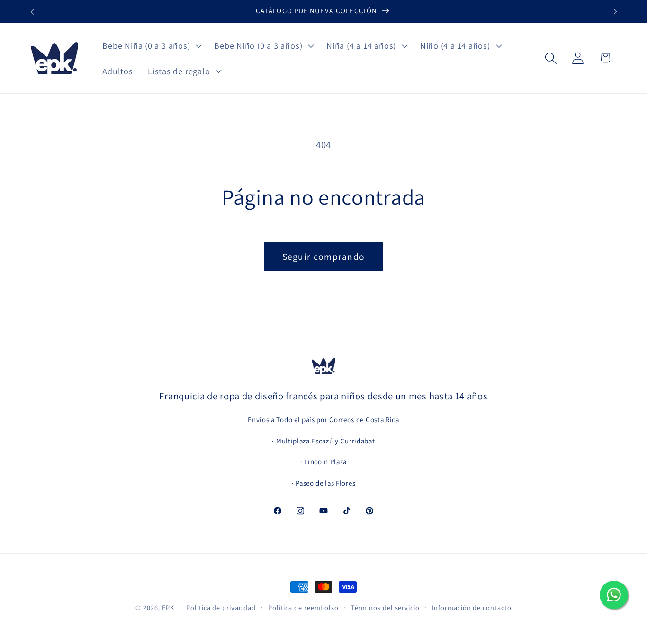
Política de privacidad (221, 607)
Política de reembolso (303, 607)
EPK (168, 607)
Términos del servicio (385, 607)
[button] (151, 45)
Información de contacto (472, 607)
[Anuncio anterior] (32, 11)
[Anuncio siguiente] (615, 11)
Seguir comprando (323, 256)
